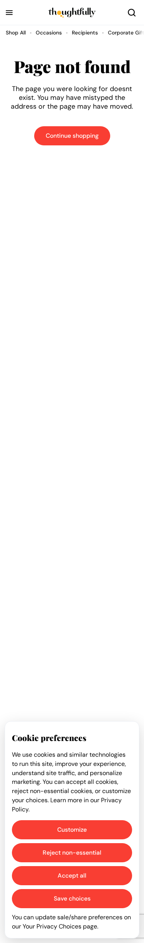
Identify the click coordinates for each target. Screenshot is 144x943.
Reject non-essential (72, 853)
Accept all (72, 875)
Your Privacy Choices (52, 926)
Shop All (16, 32)
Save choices (72, 898)
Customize (72, 830)
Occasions (49, 32)
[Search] (131, 12)
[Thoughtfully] (71, 13)
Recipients (85, 32)
